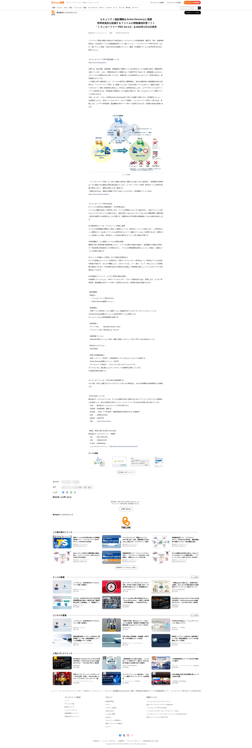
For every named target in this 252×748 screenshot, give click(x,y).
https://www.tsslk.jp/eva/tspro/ (98, 194)
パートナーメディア (71, 710)
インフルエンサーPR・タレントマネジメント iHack (162, 711)
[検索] (199, 8)
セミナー (108, 726)
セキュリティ (66, 487)
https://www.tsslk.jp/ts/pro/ (97, 62)
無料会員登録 (110, 701)
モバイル (121, 7)
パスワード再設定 (111, 708)
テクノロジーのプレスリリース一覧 (69, 691)
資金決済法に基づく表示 (150, 741)
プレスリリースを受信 (174, 2)
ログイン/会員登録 (193, 2)
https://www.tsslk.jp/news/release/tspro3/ (123, 446)
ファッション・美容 (80, 7)
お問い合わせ (126, 509)
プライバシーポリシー (133, 741)
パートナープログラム (109, 741)
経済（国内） (88, 487)
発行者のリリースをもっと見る (126, 567)
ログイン (108, 704)
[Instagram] (128, 735)
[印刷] (75, 492)
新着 (53, 7)
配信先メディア (69, 707)
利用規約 (121, 741)
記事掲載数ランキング (71, 713)
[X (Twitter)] (67, 492)
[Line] (71, 492)
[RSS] (132, 735)
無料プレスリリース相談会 (114, 723)
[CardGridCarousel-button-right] (163, 462)
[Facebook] (63, 492)
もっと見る (194, 577)
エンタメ (59, 7)
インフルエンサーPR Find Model (156, 708)
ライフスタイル (92, 7)
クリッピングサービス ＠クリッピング (158, 701)
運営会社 (96, 741)
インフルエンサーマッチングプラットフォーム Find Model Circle (166, 714)
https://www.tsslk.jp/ (104, 421)
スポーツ (102, 7)
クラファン (135, 7)
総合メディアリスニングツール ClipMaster (159, 704)
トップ (53, 691)
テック (115, 7)
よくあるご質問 (110, 714)
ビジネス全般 (77, 487)
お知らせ (108, 717)
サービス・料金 (69, 704)
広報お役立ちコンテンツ (72, 716)
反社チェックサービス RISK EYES (157, 717)
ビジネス (109, 7)
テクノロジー (66, 482)
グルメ (66, 7)
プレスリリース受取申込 (113, 720)
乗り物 (128, 7)
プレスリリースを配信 (157, 2)
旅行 (70, 7)
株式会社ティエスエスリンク (97, 33)
